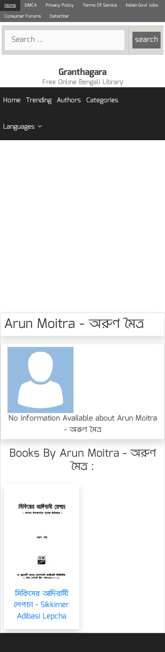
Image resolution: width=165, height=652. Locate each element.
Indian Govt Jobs (142, 5)
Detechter (59, 16)
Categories (102, 100)
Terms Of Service (100, 5)
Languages (19, 127)
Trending (38, 100)
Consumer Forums (22, 16)
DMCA (31, 5)
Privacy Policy (60, 5)
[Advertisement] (82, 226)
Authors (69, 100)
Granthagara (82, 72)
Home (10, 5)
